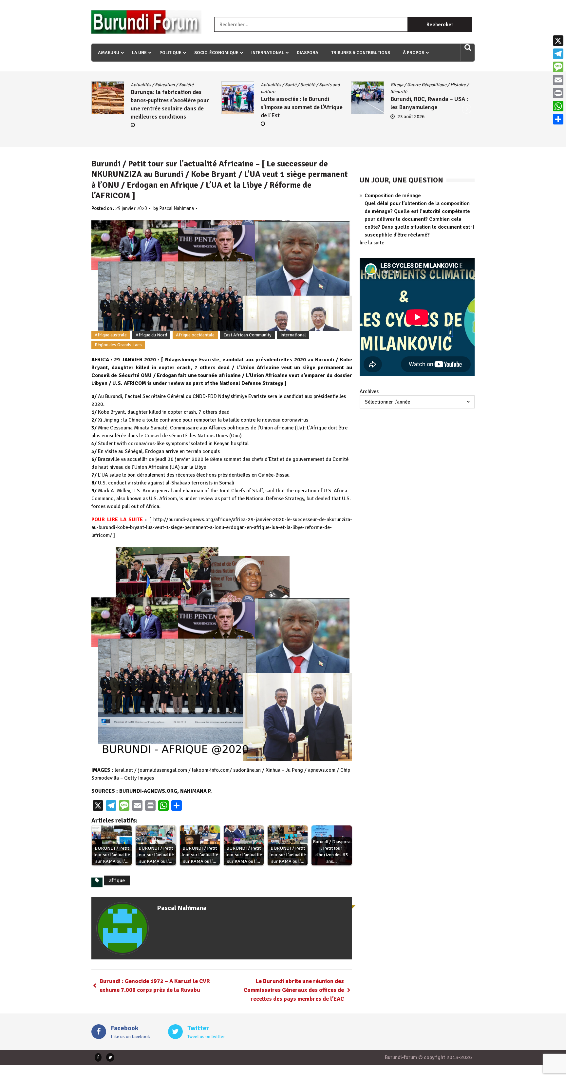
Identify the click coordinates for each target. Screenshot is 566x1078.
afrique (117, 880)
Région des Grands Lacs (118, 345)
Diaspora (307, 52)
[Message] (558, 66)
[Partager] (558, 119)
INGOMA (450, 84)
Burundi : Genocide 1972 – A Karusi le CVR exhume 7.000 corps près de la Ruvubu (155, 985)
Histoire (330, 84)
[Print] (558, 93)
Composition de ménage (393, 195)
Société (179, 84)
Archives (369, 391)
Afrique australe (111, 335)
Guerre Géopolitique (299, 84)
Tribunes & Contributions (360, 52)
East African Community (247, 335)
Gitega (269, 84)
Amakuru (108, 52)
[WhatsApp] (558, 106)
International (267, 52)
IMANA (431, 84)
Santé (162, 84)
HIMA (414, 84)
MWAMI (427, 91)
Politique (170, 52)
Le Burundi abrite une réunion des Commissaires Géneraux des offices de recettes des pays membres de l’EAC (294, 989)
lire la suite (372, 242)
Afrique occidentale (195, 335)
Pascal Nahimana (176, 208)
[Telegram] (558, 53)
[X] (558, 40)
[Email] (558, 79)
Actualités (143, 84)
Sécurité (271, 91)
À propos (413, 52)
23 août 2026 (283, 117)
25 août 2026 (413, 133)
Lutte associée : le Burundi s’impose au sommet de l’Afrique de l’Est (174, 107)
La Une (139, 52)
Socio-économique (216, 52)
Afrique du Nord (151, 335)
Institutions (404, 91)
